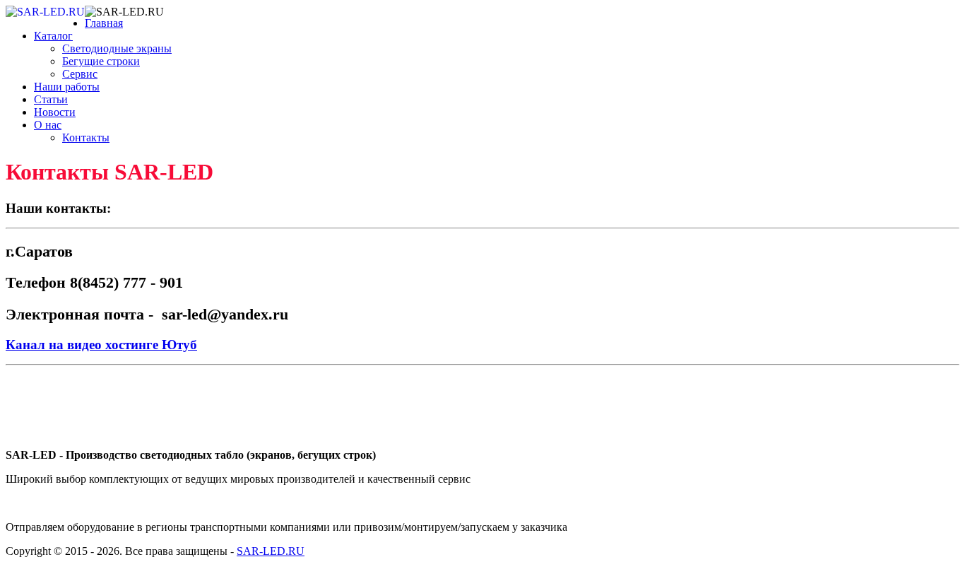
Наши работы (67, 87)
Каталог (53, 36)
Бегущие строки (101, 61)
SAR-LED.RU (270, 551)
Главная (104, 23)
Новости (55, 112)
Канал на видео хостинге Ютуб (101, 344)
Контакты (85, 137)
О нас (47, 125)
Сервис (79, 74)
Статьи (51, 99)
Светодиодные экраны (117, 48)
